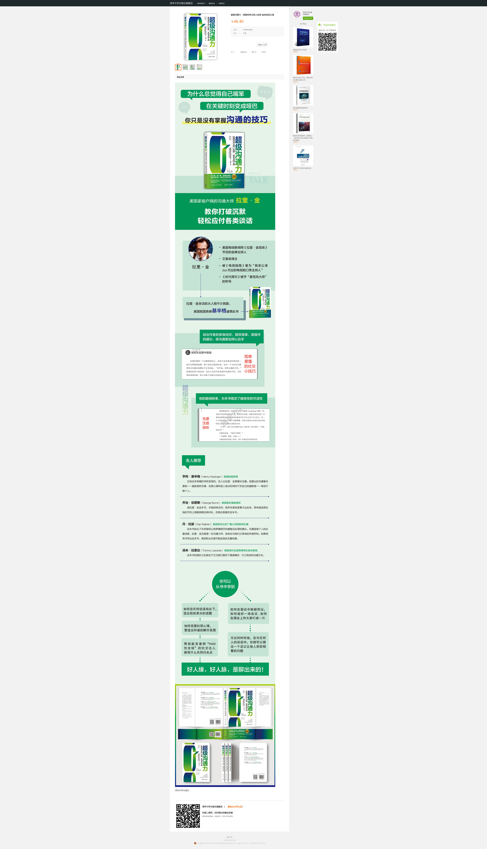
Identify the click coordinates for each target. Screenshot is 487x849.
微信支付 (244, 52)
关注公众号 (308, 18)
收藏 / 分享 (262, 45)
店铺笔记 (222, 3)
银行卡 (254, 52)
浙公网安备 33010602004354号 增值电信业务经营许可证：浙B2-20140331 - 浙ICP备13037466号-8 (231, 843)
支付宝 (264, 52)
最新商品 (212, 3)
